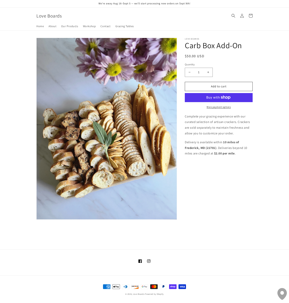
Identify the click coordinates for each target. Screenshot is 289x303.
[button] (233, 15)
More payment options (219, 106)
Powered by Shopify (154, 294)
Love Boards (138, 294)
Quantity (190, 64)
